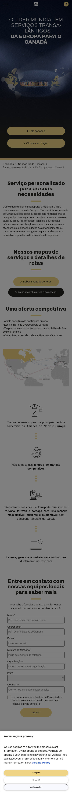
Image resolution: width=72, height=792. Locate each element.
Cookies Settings (36, 787)
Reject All (36, 780)
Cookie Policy (41, 762)
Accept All (36, 773)
